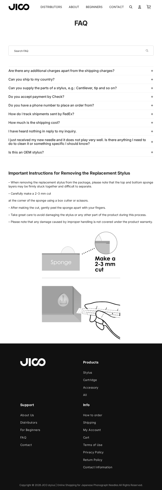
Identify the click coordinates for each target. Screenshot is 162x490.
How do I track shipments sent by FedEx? (41, 114)
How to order (92, 415)
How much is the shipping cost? (34, 122)
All (85, 395)
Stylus (87, 372)
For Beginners (30, 430)
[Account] (139, 7)
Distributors (28, 422)
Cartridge (90, 380)
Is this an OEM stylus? (26, 152)
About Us (27, 415)
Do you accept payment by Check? (36, 96)
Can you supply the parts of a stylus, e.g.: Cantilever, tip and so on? (62, 88)
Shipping (89, 422)
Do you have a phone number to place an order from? (51, 105)
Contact (26, 445)
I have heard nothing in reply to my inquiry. (42, 131)
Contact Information (97, 467)
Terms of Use (92, 445)
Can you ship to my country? (31, 79)
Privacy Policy (93, 452)
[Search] (130, 7)
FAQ (23, 437)
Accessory (91, 387)
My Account (92, 430)
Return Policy (92, 459)
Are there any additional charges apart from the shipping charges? (61, 71)
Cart (86, 437)
